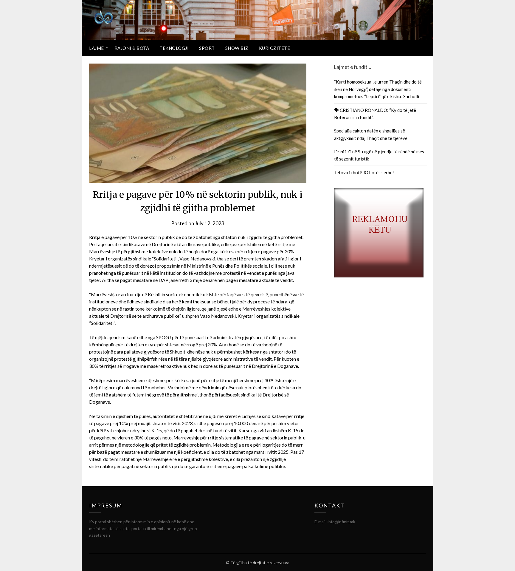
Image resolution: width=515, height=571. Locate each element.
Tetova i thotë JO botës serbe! (364, 172)
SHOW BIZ (237, 48)
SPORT (207, 48)
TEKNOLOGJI (174, 48)
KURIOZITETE (274, 48)
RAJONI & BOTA (131, 48)
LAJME (96, 48)
